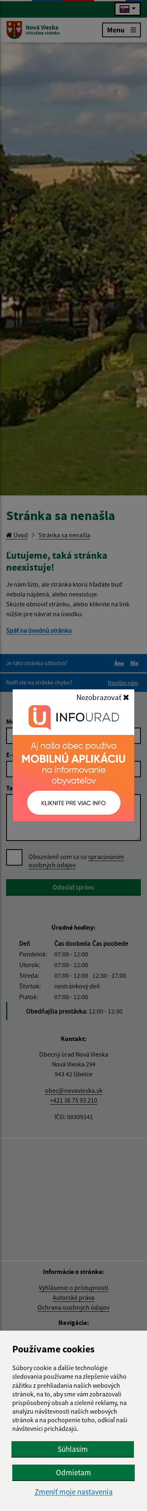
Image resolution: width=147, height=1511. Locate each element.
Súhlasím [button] (73, 1449)
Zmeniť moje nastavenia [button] (74, 1492)
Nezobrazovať (99, 697)
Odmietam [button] (73, 1472)
